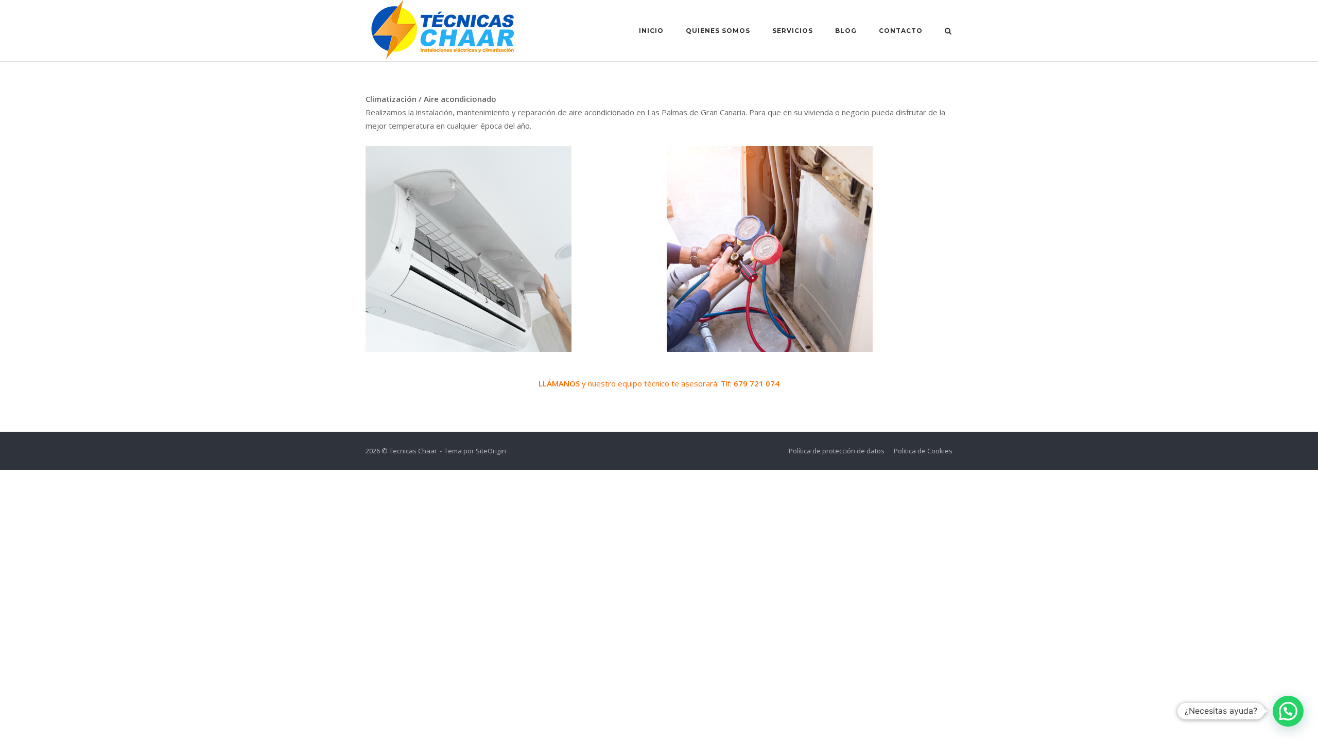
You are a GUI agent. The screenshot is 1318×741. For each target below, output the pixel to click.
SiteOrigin (491, 450)
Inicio (651, 30)
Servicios (792, 30)
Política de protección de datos (837, 450)
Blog (846, 30)
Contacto (901, 30)
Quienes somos (718, 30)
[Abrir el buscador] (948, 32)
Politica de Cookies (923, 450)
